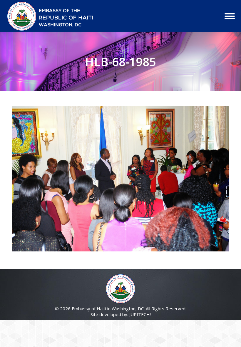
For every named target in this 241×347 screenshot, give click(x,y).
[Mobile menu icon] (229, 16)
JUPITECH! (140, 314)
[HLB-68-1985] (120, 178)
